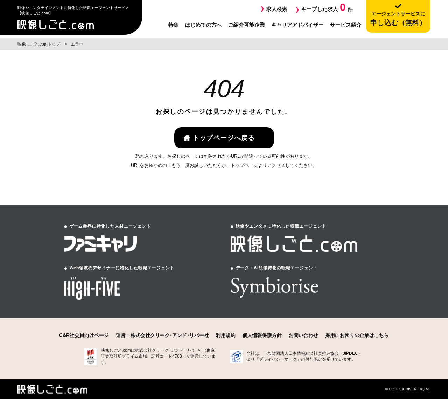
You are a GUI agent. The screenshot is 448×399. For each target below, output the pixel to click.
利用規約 (226, 335)
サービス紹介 (346, 25)
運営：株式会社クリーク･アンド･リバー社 (162, 335)
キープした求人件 (327, 7)
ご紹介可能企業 (246, 25)
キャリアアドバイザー (297, 25)
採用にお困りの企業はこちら (357, 335)
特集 (173, 25)
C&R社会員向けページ (84, 335)
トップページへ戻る (224, 137)
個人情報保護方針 (262, 335)
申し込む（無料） (398, 18)
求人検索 (276, 9)
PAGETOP (422, 353)
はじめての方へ (203, 25)
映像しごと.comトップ (39, 44)
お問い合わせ (303, 335)
